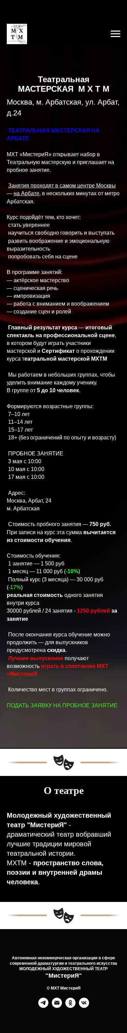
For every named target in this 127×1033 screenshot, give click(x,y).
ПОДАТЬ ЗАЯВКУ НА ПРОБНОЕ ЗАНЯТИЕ (62, 870)
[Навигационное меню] (115, 34)
